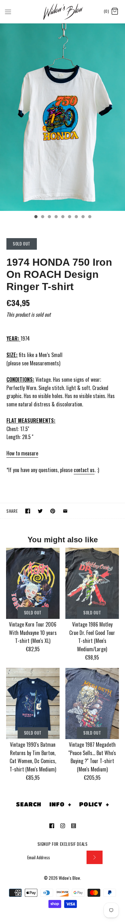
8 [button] (82, 217)
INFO (60, 804)
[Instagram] (62, 825)
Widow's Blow (69, 878)
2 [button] (42, 217)
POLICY (94, 804)
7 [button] (76, 217)
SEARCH (28, 804)
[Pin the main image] (52, 511)
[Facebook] (51, 825)
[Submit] (95, 857)
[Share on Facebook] (27, 511)
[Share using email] (65, 511)
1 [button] (35, 217)
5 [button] (62, 217)
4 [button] (56, 217)
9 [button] (89, 217)
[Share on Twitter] (40, 511)
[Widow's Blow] (62, 11)
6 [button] (69, 217)
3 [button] (49, 217)
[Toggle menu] (8, 11)
